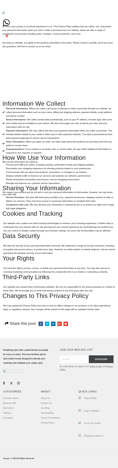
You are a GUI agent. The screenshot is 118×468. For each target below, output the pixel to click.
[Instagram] (18, 383)
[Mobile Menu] (5, 7)
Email (65, 324)
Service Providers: (15, 197)
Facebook (41, 324)
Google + (59, 324)
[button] (4, 30)
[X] (11, 383)
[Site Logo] (12, 15)
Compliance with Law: (17, 204)
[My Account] (3, 33)
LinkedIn (53, 324)
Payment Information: (17, 130)
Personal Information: (17, 108)
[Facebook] (4, 383)
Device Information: (16, 119)
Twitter (47, 324)
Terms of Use (96, 366)
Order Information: (15, 141)
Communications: (15, 149)
